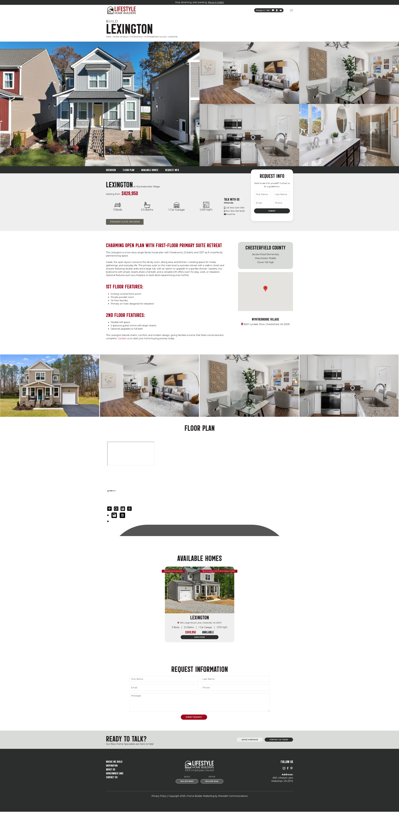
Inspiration (112, 765)
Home (108, 37)
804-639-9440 (212, 781)
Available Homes (149, 169)
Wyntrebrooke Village (155, 37)
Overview (111, 169)
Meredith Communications (233, 796)
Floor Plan (128, 169)
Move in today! (216, 2)
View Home (199, 637)
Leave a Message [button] (250, 740)
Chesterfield (136, 37)
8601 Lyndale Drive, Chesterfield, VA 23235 (267, 324)
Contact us (124, 338)
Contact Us (112, 777)
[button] (273, 10)
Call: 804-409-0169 (235, 208)
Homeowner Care (114, 773)
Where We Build (120, 37)
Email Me (230, 214)
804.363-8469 (186, 781)
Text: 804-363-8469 (235, 211)
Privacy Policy (159, 796)
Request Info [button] (172, 169)
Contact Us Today (278, 740)
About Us (110, 769)
